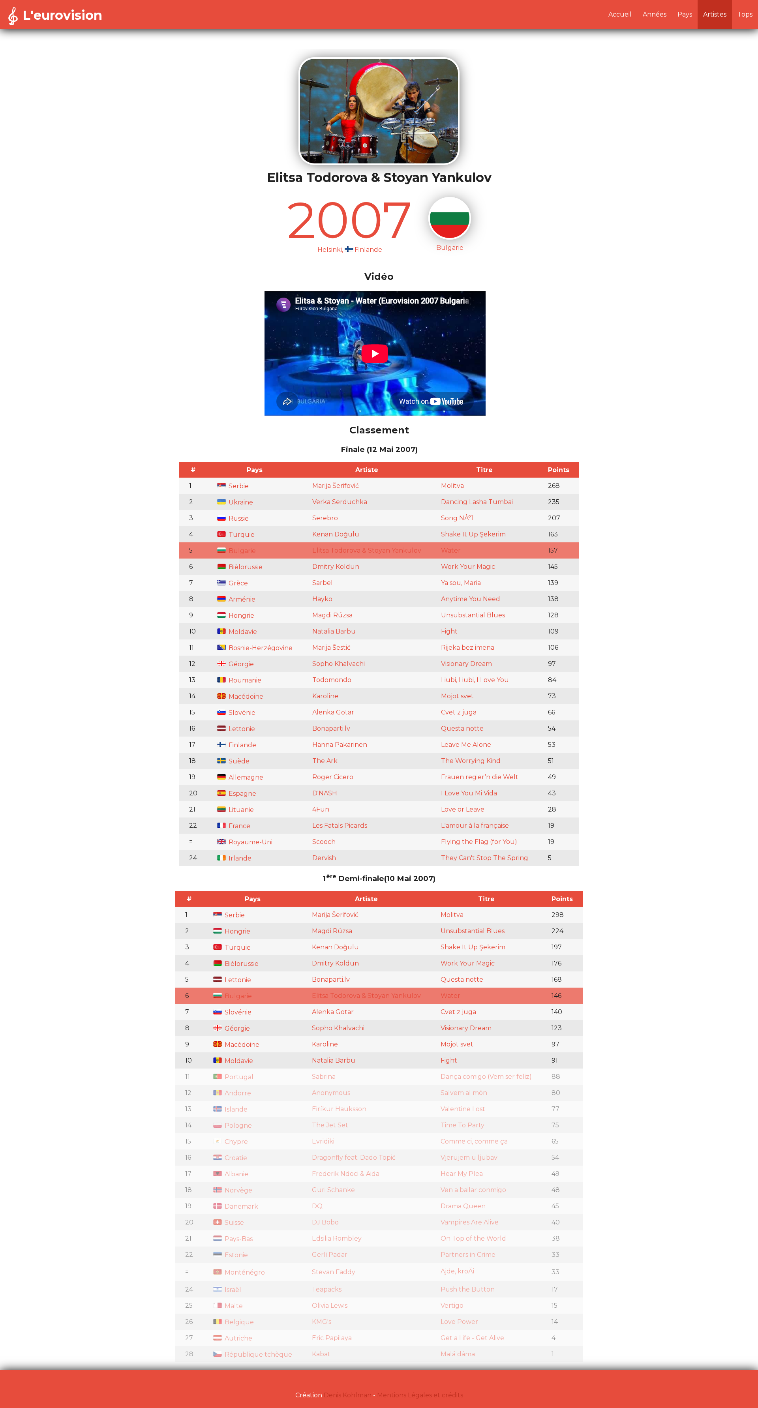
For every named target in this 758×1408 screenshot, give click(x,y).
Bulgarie (241, 551)
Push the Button (468, 1289)
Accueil (620, 14)
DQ (317, 1206)
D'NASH (324, 793)
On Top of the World (473, 1238)
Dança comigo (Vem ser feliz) (486, 1076)
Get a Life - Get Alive (472, 1338)
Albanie (235, 1174)
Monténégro (244, 1272)
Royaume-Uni (249, 842)
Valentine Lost (463, 1109)
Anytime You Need (470, 599)
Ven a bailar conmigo (473, 1190)
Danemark (240, 1206)
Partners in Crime (468, 1254)
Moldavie (242, 632)
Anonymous (331, 1093)
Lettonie (241, 729)
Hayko (322, 599)
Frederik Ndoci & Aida (345, 1173)
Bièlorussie (245, 567)
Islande (235, 1109)
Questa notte (462, 728)
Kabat (321, 1354)
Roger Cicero (332, 777)
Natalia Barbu (334, 631)
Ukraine (240, 502)
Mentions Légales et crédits (420, 1395)
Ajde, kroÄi (457, 1271)
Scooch (324, 842)
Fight (449, 631)
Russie (238, 518)
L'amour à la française (475, 825)
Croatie (235, 1158)
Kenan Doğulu (335, 534)
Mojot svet (457, 696)
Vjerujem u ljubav (469, 1157)
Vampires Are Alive (470, 1222)
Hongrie (240, 615)
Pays (684, 14)
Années (654, 14)
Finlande (241, 745)
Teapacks (326, 1289)
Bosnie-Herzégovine (260, 648)
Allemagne (245, 777)
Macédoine (245, 696)
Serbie (238, 486)
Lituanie (240, 810)
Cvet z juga (459, 712)
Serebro (325, 518)
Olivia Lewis (329, 1305)
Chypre (235, 1142)
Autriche (237, 1338)
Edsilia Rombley (337, 1238)
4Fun (320, 809)
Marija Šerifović (335, 485)
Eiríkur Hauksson (339, 1109)
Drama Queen (463, 1206)
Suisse (233, 1222)
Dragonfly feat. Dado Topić (354, 1157)
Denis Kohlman (347, 1395)
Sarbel (322, 583)
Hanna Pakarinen (339, 744)
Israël (232, 1290)
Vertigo (452, 1305)
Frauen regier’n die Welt (479, 777)
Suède (238, 761)
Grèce (237, 583)
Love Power (459, 1322)
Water (451, 550)
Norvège (237, 1190)
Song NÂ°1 (457, 518)
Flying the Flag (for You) (479, 842)
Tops (744, 14)
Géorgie (240, 664)
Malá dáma (458, 1354)
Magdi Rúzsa (332, 615)
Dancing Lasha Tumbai (477, 502)
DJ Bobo (325, 1222)
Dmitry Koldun (335, 566)
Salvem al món (464, 1093)
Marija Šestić (331, 647)
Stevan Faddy (333, 1272)
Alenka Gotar (333, 712)
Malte (233, 1306)
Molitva (452, 485)
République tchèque (257, 1354)
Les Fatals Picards (339, 825)
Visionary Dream (466, 663)
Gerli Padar (329, 1254)
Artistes (714, 14)
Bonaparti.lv (331, 728)
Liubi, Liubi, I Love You (475, 680)
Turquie (241, 534)
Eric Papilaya (332, 1338)
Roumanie (244, 680)
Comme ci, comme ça (474, 1141)
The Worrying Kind (471, 761)
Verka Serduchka (339, 502)
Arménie (241, 599)
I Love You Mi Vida (469, 793)
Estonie (235, 1255)
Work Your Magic (468, 566)
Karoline (325, 696)
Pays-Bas (238, 1239)
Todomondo (331, 680)
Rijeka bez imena (467, 647)
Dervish (324, 858)
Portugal (238, 1077)
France (238, 826)
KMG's (321, 1322)
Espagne (241, 793)
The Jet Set (330, 1125)
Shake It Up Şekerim (473, 534)
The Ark (325, 761)
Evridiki (323, 1141)
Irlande (239, 858)
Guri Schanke (333, 1190)
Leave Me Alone (466, 744)
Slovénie (241, 712)
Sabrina (324, 1076)
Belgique (238, 1322)
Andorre (237, 1093)
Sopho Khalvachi (338, 663)
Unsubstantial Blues (473, 615)
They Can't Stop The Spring (484, 858)
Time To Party (462, 1125)
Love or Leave (462, 809)
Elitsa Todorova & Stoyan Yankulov (366, 550)
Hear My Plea (462, 1173)
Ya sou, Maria (461, 583)
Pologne (237, 1125)
